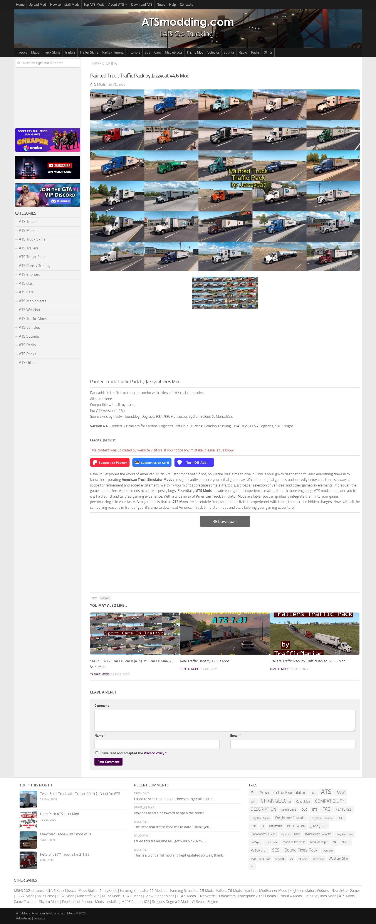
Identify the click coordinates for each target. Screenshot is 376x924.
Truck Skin (328, 850)
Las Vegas (255, 842)
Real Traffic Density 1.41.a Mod (204, 661)
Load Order (272, 842)
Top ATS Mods (94, 4)
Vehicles (213, 52)
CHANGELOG (276, 800)
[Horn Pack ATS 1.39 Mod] (28, 819)
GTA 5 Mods (186, 896)
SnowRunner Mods (159, 896)
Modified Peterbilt (294, 842)
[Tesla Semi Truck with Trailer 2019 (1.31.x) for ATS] (28, 799)
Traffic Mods (103, 63)
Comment (101, 706)
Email (235, 736)
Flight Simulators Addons (309, 890)
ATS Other (27, 362)
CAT (253, 801)
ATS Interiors (29, 274)
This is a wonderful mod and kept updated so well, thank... (179, 855)
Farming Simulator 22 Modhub (144, 890)
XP (252, 866)
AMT (313, 792)
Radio (243, 52)
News (161, 4)
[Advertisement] (225, 345)
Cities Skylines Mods (320, 896)
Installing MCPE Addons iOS (127, 901)
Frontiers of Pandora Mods (83, 901)
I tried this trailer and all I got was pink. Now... (170, 841)
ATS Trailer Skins (32, 256)
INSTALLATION (296, 826)
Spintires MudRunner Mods (265, 890)
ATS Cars (26, 292)
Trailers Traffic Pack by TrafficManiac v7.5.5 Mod (308, 661)
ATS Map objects (32, 301)
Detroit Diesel (289, 809)
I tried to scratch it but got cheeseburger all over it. (173, 799)
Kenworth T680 (263, 834)
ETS (314, 809)
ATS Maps (27, 230)
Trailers (70, 52)
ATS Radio (27, 345)
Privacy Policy (154, 753)
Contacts (186, 4)
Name (100, 736)
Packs (255, 52)
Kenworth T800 (290, 834)
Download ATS (142, 4)
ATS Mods (347, 896)
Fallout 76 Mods (229, 890)
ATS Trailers (28, 248)
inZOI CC (110, 890)
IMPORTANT (275, 826)
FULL (341, 818)
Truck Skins (51, 52)
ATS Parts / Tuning (34, 265)
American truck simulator (283, 792)
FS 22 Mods (25, 896)
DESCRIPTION (263, 809)
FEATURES (344, 809)
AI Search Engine (205, 901)
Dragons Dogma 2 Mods (171, 901)
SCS (275, 850)
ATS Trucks (28, 221)
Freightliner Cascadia (290, 818)
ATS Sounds (29, 336)
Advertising (24, 918)
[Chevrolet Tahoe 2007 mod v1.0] (28, 840)
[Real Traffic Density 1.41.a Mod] (225, 634)
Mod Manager (319, 842)
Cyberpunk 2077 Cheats (257, 896)
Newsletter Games (346, 890)
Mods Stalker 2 (90, 890)
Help (172, 4)
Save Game (45, 896)
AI (252, 792)
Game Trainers (25, 901)
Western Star (338, 858)
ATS (326, 791)
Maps (35, 52)
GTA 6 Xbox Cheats (61, 890)
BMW (341, 793)
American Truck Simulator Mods (53, 913)
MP (334, 842)
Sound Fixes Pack (301, 850)
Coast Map (303, 801)
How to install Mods (64, 4)
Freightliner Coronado (321, 818)
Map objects (174, 52)
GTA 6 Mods (132, 896)
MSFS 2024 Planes (29, 890)
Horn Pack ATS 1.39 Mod (59, 814)
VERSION (302, 858)
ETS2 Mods (65, 896)
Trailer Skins (89, 52)
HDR (253, 826)
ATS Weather (29, 309)
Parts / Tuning (113, 52)
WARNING (318, 858)
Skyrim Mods (49, 901)
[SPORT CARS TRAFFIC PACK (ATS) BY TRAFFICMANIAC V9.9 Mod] (135, 634)
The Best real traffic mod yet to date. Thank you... (173, 827)
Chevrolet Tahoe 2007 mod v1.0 (65, 834)
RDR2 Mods (111, 896)
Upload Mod (37, 4)
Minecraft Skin (88, 896)
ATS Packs (27, 354)
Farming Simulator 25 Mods (192, 890)
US (291, 858)
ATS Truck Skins (32, 239)
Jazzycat (105, 597)
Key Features (344, 834)
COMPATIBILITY (329, 801)
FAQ (326, 809)
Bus (147, 52)
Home (20, 4)
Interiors (134, 52)
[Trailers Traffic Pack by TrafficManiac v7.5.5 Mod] (314, 634)
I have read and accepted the (133, 753)
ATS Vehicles (29, 327)
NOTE (345, 842)
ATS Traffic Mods (33, 318)
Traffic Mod (195, 52)
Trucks (22, 52)
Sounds (229, 52)
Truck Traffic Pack (260, 858)
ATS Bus (26, 283)
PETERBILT (259, 850)
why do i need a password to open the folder (169, 813)
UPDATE (280, 858)
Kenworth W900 (318, 834)
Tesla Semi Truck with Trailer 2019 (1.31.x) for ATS (80, 793)
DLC (304, 809)
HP (262, 826)
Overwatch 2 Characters (217, 896)
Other (268, 52)
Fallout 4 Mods (290, 896)
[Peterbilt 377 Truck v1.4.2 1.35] (28, 860)
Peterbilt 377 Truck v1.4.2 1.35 (65, 854)
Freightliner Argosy (260, 818)
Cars (157, 52)
